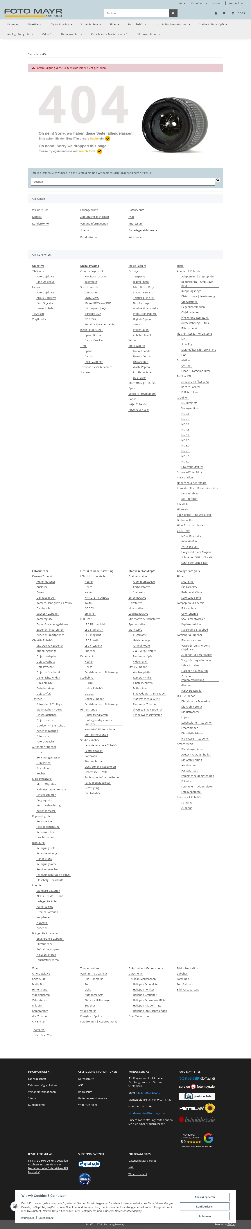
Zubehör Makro (46, 810)
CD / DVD (90, 319)
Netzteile (42, 922)
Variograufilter (190, 408)
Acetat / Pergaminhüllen (196, 754)
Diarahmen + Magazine (195, 701)
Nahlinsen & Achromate (191, 483)
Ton (87, 984)
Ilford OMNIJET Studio (142, 383)
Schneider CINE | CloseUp (197, 557)
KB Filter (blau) (190, 493)
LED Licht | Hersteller (93, 576)
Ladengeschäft (89, 210)
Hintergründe (88, 709)
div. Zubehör (92, 793)
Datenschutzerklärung (142, 1160)
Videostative (136, 608)
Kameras (186, 802)
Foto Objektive (45, 276)
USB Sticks (91, 292)
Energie (37, 885)
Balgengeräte (45, 800)
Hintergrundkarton (96, 715)
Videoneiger (140, 661)
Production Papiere (145, 313)
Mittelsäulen (140, 688)
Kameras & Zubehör (189, 797)
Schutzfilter (184, 360)
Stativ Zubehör (138, 667)
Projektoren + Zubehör (195, 738)
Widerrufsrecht (138, 237)
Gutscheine (136, 973)
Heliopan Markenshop (142, 979)
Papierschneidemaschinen (197, 776)
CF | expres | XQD (96, 308)
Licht (88, 989)
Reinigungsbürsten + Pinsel (53, 874)
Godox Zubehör (94, 699)
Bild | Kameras (94, 979)
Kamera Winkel (142, 677)
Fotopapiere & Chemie (190, 603)
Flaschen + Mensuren (194, 670)
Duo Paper (139, 377)
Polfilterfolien (189, 392)
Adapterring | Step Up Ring (198, 276)
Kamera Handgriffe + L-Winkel (55, 603)
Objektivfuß (44, 693)
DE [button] (180, 3)
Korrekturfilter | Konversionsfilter (197, 488)
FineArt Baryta (141, 351)
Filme (180, 576)
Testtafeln (91, 282)
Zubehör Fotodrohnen (50, 629)
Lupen (40, 752)
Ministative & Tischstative (144, 619)
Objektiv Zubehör (42, 640)
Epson (88, 351)
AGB (131, 216)
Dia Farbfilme (189, 587)
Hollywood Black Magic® (196, 552)
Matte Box (38, 984)
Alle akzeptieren (205, 1197)
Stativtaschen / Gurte (49, 709)
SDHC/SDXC (92, 297)
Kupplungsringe (191, 291)
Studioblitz (87, 677)
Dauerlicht (86, 656)
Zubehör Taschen (47, 731)
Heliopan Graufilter (145, 995)
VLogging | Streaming (93, 973)
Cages (40, 592)
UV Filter (186, 365)
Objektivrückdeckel (48, 672)
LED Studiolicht (94, 629)
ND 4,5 (185, 456)
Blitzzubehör (44, 944)
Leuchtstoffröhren (48, 960)
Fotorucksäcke (45, 741)
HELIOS (89, 683)
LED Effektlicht (93, 640)
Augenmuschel (46, 581)
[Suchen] (173, 13)
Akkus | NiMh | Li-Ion (50, 896)
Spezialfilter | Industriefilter (194, 514)
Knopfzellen (44, 917)
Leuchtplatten (45, 837)
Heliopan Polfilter (143, 989)
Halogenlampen (46, 954)
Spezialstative (137, 624)
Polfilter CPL (184, 376)
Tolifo (88, 603)
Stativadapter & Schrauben (149, 693)
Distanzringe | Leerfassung (198, 296)
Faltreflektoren (94, 750)
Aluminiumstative (144, 581)
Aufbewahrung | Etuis (195, 323)
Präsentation (141, 329)
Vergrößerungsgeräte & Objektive (195, 647)
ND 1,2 (185, 424)
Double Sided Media (145, 308)
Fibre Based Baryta (144, 287)
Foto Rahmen (185, 984)
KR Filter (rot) (189, 498)
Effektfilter (183, 504)
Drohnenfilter (185, 520)
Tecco (132, 340)
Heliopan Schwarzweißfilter (150, 1000)
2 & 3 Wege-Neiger (144, 651)
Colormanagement (91, 271)
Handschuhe (44, 858)
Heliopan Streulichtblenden (150, 1011)
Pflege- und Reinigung (195, 317)
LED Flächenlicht (95, 624)
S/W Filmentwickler (193, 619)
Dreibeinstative (138, 576)
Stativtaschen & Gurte (146, 699)
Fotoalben (187, 781)
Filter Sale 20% (43, 1035)
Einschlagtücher (46, 715)
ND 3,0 (185, 445)
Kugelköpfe (140, 635)
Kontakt (218, 3)
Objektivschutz (46, 661)
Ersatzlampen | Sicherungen (102, 672)
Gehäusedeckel (46, 597)
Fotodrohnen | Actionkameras (98, 1021)
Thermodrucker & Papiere (96, 367)
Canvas (137, 324)
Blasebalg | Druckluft (50, 880)
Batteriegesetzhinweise (143, 230)
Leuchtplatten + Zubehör (196, 722)
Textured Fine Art (143, 297)
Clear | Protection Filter (195, 371)
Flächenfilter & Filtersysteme (194, 333)
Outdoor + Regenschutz (51, 725)
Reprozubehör (45, 832)
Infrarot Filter (185, 477)
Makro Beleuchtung (49, 805)
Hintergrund (39, 989)
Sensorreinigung (47, 853)
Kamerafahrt (40, 1011)
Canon (89, 356)
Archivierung (185, 744)
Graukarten (44, 763)
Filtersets (182, 509)
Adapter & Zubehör (189, 271)
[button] (216, 13)
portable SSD (93, 313)
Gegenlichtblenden (193, 307)
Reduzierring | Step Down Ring (197, 283)
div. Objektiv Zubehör (50, 645)
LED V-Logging (93, 645)
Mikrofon (37, 1005)
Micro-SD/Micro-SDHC (98, 303)
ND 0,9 (185, 419)
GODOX (89, 608)
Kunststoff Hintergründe (100, 729)
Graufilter (183, 397)
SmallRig (186, 344)
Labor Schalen (190, 665)
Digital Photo (141, 282)
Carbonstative (141, 587)
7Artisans (38, 271)
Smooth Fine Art (143, 292)
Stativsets (139, 592)
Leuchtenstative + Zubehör (101, 745)
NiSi (183, 339)
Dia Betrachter (190, 712)
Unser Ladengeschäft (152, 1124)
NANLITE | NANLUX (97, 597)
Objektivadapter (46, 656)
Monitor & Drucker (96, 276)
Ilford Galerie (137, 345)
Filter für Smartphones (191, 525)
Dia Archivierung (191, 706)
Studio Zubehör (89, 740)
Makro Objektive (47, 784)
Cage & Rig (38, 979)
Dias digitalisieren (192, 733)
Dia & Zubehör (186, 696)
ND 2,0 (185, 440)
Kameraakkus (45, 906)
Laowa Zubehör (46, 308)
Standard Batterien (48, 890)
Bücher (41, 773)
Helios (88, 587)
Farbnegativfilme (191, 592)
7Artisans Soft (189, 546)
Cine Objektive (45, 282)
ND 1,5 (185, 429)
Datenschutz (46, 1217)
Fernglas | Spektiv (91, 1016)
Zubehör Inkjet (142, 335)
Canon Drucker (94, 340)
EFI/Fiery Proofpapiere (142, 393)
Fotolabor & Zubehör (189, 635)
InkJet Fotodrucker (91, 329)
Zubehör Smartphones (50, 635)
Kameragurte (45, 619)
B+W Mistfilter (190, 541)
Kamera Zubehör (42, 576)
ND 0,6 (185, 413)
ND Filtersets (189, 403)
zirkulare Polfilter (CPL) (195, 381)
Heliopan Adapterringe (147, 1005)
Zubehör (42, 928)
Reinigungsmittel (47, 864)
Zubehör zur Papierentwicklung (192, 678)
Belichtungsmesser (48, 757)
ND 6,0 (185, 461)
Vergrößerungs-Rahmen (196, 660)
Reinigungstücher (47, 869)
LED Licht (86, 619)
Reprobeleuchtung (48, 826)
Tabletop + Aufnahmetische (102, 777)
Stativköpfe (135, 629)
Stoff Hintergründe (96, 734)
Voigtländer (39, 319)
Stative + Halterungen (98, 1000)
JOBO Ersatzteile (191, 690)
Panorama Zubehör (145, 704)
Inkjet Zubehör (94, 361)
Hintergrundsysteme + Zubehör (98, 722)
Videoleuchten (41, 995)
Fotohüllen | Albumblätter (197, 786)
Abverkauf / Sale (139, 409)
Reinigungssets (46, 848)
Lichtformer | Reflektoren (100, 766)
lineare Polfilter (190, 387)
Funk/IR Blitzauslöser (97, 782)
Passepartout (189, 770)
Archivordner (189, 765)
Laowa (36, 287)
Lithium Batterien (47, 912)
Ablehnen (205, 1216)
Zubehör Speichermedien (100, 324)
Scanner (85, 372)
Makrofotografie (42, 779)
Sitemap (85, 230)
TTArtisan (38, 313)
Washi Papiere (142, 367)
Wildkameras (88, 1011)
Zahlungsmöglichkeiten (94, 216)
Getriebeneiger (142, 640)
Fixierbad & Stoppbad (194, 629)
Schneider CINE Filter (194, 562)
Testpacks (139, 276)
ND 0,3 (185, 451)
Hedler (89, 581)
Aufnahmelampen (48, 949)
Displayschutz (45, 608)
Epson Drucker (94, 335)
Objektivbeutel (46, 720)
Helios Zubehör (94, 688)
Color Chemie (189, 613)
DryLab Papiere (142, 319)
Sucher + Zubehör (48, 613)
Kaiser (88, 592)
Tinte (83, 345)
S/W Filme (187, 581)
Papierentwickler (191, 624)
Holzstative (135, 603)
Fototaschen (44, 736)
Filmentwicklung (191, 640)
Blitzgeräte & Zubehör (50, 938)
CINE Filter (183, 530)
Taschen (37, 699)
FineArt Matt (140, 361)
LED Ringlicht (93, 635)
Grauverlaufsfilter (192, 467)
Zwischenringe (46, 688)
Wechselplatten (142, 672)
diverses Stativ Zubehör (147, 709)
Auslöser (42, 587)
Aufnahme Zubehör (44, 747)
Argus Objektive (46, 297)
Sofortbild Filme (191, 597)
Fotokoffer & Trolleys (49, 704)
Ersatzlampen (189, 728)
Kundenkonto (237, 3)
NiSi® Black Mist (191, 536)
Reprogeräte (44, 821)
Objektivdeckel (190, 312)
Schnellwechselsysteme (147, 715)
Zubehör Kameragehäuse (52, 624)
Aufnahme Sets (94, 995)
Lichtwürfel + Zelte (96, 772)
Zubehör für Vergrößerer (196, 654)
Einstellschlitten (46, 794)
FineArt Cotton (142, 356)
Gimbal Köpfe (141, 645)
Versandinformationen (94, 223)
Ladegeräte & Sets (48, 901)
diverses (186, 685)
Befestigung (92, 788)
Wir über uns (199, 3)
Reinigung (38, 842)
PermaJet (134, 271)
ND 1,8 (185, 435)
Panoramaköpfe (142, 656)
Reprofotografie (41, 816)
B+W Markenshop (139, 1016)
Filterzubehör (189, 328)
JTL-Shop (231, 1224)
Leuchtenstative (138, 613)
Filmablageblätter (192, 749)
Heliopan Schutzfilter (146, 984)
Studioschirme (94, 761)
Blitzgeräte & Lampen (45, 933)
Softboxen (91, 756)
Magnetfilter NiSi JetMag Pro (198, 349)
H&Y (184, 355)
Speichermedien (90, 287)
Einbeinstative (137, 597)
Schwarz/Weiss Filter (189, 472)
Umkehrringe (189, 301)
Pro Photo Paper (143, 372)
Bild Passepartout (188, 989)
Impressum (28, 1217)
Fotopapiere (188, 608)
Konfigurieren (205, 1206)
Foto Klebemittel (191, 792)
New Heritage (141, 303)
